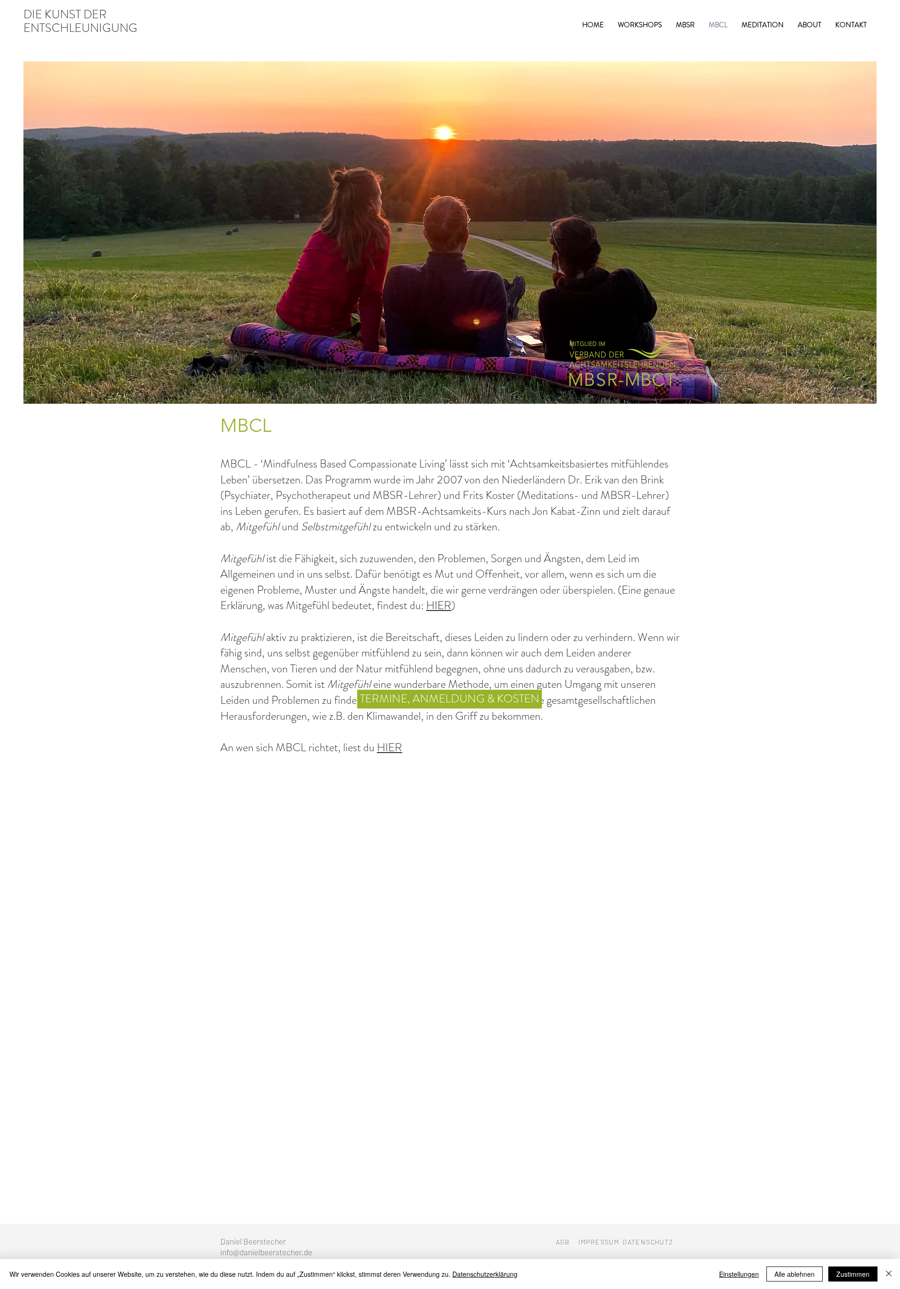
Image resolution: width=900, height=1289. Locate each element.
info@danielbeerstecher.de (266, 1252)
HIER (438, 605)
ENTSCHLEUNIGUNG (80, 28)
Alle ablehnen (794, 1274)
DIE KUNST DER (64, 14)
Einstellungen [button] (739, 1274)
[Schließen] (888, 1273)
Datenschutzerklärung (485, 1274)
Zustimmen (853, 1274)
